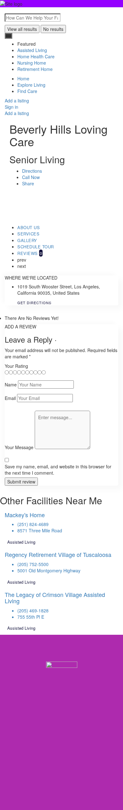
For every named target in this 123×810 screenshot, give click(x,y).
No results (53, 29)
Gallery (27, 240)
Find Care (27, 91)
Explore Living (31, 85)
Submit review (21, 481)
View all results (22, 29)
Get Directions (34, 302)
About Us (28, 227)
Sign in (11, 107)
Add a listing (17, 100)
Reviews (29, 253)
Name (11, 384)
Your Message (19, 447)
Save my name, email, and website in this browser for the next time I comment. (58, 469)
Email (10, 398)
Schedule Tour (35, 247)
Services (28, 234)
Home (23, 78)
